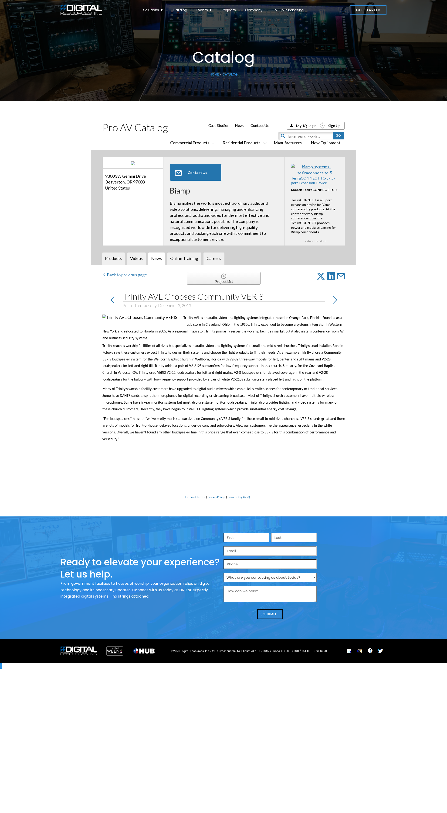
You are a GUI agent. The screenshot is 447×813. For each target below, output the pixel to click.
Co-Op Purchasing (288, 9)
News (239, 125)
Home (214, 74)
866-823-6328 (317, 651)
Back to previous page (126, 274)
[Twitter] (380, 651)
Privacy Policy (216, 497)
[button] (368, 10)
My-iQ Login (306, 125)
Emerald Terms (195, 497)
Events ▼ (204, 9)
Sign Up (334, 125)
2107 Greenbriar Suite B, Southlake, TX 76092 (241, 651)
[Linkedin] (349, 651)
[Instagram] (359, 651)
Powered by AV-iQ (239, 497)
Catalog (180, 9)
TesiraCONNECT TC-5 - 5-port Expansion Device (313, 180)
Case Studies (218, 125)
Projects (229, 9)
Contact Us (260, 125)
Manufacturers (288, 142)
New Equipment (325, 142)
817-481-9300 (290, 651)
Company (253, 9)
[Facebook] (370, 650)
